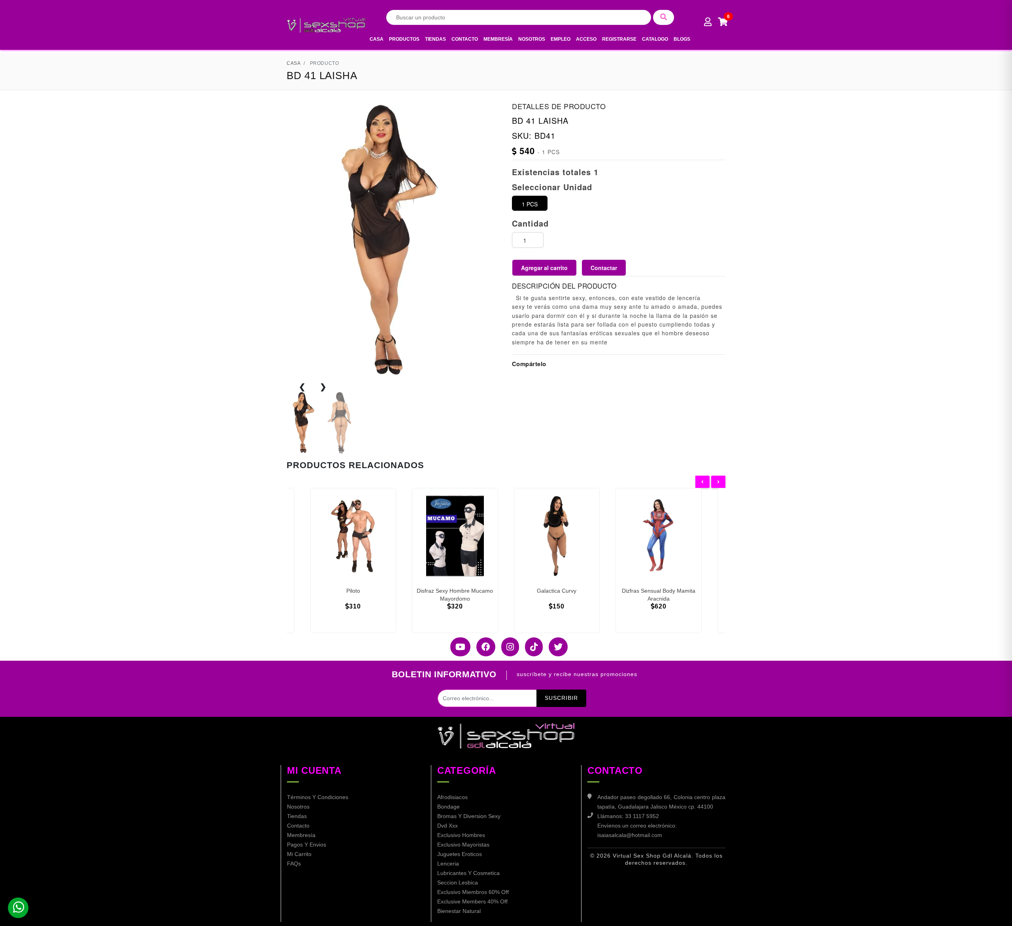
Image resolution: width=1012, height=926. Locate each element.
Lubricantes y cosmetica (468, 873)
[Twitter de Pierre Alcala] (555, 646)
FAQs (294, 863)
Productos (404, 39)
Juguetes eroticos (459, 854)
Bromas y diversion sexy (468, 816)
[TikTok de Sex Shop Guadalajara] (531, 646)
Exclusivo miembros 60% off (473, 892)
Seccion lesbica (457, 882)
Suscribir (561, 698)
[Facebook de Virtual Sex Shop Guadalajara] (482, 646)
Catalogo (655, 39)
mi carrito (299, 854)
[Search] (663, 17)
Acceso (586, 39)
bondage (448, 806)
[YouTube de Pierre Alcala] (457, 646)
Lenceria (448, 863)
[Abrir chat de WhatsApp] (18, 908)
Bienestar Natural (459, 911)
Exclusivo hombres (461, 835)
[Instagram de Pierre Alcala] (507, 646)
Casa (376, 39)
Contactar (604, 268)
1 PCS (530, 204)
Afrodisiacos (452, 797)
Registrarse (619, 39)
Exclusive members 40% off (472, 901)
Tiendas (435, 39)
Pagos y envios (306, 844)
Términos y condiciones (317, 797)
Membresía (498, 39)
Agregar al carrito (544, 268)
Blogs (682, 39)
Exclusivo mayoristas (463, 844)
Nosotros (531, 39)
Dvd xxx (447, 825)
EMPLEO (560, 39)
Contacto (464, 39)
